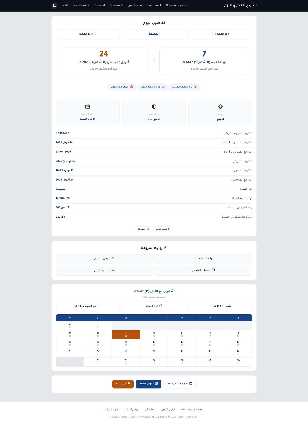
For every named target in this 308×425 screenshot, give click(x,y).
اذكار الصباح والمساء (191, 409)
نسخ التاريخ (161, 229)
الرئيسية (121, 384)
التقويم (64, 5)
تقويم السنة (147, 384)
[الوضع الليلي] (54, 5)
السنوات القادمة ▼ (176, 6)
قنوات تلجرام (112, 409)
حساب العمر (102, 270)
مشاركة (141, 229)
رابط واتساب (131, 409)
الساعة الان (150, 409)
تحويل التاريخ (135, 5)
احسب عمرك (154, 5)
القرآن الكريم (168, 409)
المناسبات (99, 5)
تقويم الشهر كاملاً (177, 384)
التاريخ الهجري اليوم (240, 5)
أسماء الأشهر (202, 270)
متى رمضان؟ (116, 5)
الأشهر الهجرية (81, 5)
